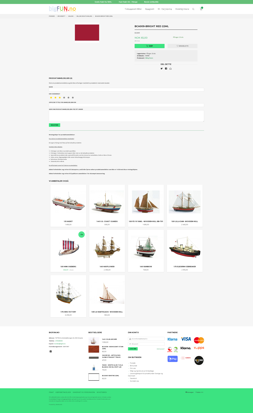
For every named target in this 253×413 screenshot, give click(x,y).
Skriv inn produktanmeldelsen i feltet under (66, 109)
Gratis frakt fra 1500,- (103, 2)
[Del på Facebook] (166, 69)
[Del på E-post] (170, 69)
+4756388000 (59, 341)
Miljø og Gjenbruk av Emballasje (142, 371)
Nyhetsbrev (102, 392)
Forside (132, 363)
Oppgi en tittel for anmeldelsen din (62, 102)
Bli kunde (133, 366)
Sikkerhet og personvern (84, 392)
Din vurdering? (54, 94)
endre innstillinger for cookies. (79, 401)
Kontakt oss (134, 381)
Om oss (133, 368)
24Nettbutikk (59, 404)
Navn (51, 87)
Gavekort (133, 378)
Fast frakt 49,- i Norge (128, 2)
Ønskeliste (183, 46)
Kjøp (151, 46)
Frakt (51, 392)
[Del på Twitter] (161, 69)
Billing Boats (149, 58)
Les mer (67, 401)
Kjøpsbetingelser (63, 392)
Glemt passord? (161, 349)
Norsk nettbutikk (151, 2)
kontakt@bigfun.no (60, 344)
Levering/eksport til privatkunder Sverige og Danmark (145, 375)
